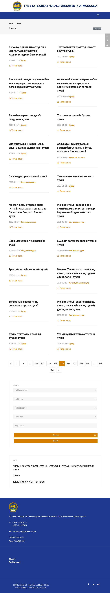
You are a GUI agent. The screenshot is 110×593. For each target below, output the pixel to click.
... (29, 363)
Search (55, 435)
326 (36, 363)
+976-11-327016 (20, 525)
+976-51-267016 (19, 523)
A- (107, 36)
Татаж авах (16, 65)
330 (61, 363)
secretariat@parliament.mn (24, 531)
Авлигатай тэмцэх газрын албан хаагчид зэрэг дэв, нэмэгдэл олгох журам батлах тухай (29, 83)
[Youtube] (98, 584)
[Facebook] (88, 584)
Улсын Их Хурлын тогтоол (29, 482)
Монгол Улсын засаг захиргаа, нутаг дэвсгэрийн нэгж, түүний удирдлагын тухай (76, 273)
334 (87, 363)
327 (42, 363)
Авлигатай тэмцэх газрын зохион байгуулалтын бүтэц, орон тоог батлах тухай (74, 147)
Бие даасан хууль (28, 182)
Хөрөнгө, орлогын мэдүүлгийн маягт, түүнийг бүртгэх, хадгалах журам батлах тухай (27, 50)
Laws (19, 23)
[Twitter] (93, 584)
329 (55, 363)
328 (49, 363)
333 (81, 363)
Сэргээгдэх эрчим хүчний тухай (28, 176)
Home (11, 23)
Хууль (16, 476)
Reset (55, 441)
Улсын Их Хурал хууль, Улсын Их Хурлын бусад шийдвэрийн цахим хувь (53, 468)
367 (52, 370)
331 (68, 363)
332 (74, 363)
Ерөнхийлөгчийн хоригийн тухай (28, 269)
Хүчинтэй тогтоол (77, 157)
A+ (107, 45)
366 (100, 363)
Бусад (23, 60)
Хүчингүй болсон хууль (79, 283)
